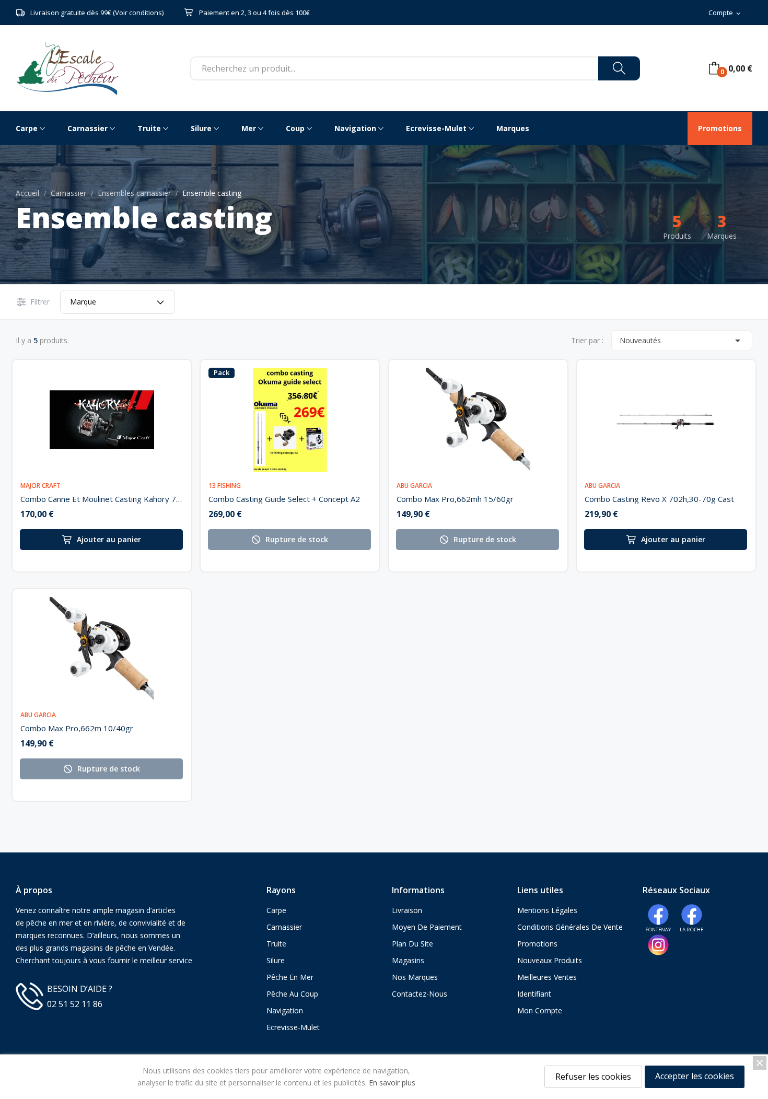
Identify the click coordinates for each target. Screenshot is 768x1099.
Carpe (276, 910)
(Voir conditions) (138, 12)
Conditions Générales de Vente (570, 927)
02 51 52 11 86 (74, 1004)
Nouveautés (682, 340)
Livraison (407, 910)
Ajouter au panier (109, 539)
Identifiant (534, 994)
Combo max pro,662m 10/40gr (76, 728)
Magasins (408, 960)
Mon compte (539, 1010)
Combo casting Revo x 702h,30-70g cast (659, 499)
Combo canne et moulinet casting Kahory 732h (101, 499)
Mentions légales (547, 910)
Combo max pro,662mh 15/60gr (455, 499)
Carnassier (284, 927)
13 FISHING (224, 486)
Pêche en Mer (289, 977)
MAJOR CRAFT (40, 486)
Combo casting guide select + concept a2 (284, 499)
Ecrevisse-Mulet (293, 1027)
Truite (276, 944)
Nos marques (415, 977)
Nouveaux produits (549, 960)
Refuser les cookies (593, 1076)
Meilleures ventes (547, 977)
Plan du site (412, 944)
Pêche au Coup (292, 994)
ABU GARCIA (414, 486)
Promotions (537, 944)
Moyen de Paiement (427, 927)
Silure (275, 960)
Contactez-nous (419, 994)
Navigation (284, 1010)
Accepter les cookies (694, 1076)
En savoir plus (392, 1083)
